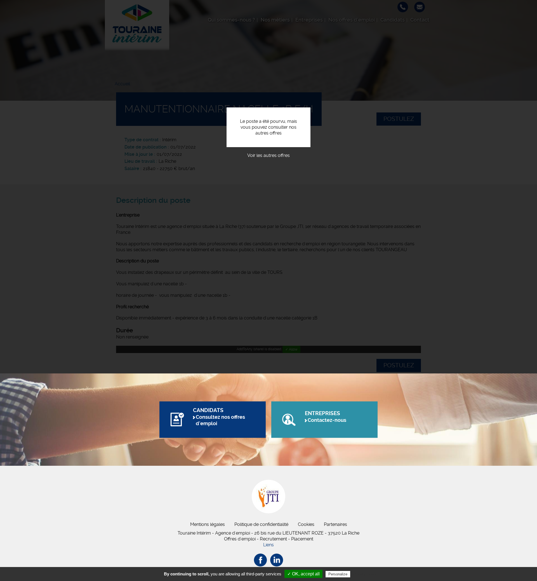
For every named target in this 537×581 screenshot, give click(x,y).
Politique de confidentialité (261, 524)
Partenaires (335, 524)
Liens (268, 544)
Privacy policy (365, 574)
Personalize (337, 574)
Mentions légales (207, 524)
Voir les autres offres (268, 155)
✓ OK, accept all (303, 573)
